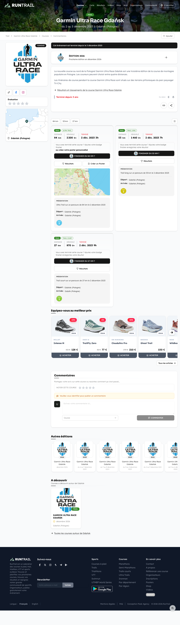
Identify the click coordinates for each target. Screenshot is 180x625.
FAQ (121, 604)
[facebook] (16, 92)
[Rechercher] (172, 608)
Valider (68, 585)
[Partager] (171, 105)
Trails (94, 567)
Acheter (66, 355)
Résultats (101, 5)
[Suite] (172, 332)
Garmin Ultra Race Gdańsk (64, 516)
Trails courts (125, 571)
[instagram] (23, 92)
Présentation (62, 201)
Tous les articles (165, 363)
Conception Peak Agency (138, 604)
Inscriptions (152, 578)
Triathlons (96, 571)
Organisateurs (136, 5)
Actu (125, 5)
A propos (150, 567)
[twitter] (45, 565)
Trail (7, 36)
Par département (127, 582)
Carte (91, 5)
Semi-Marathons (127, 567)
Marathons (124, 564)
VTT (93, 575)
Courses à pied (99, 564)
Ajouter (169, 36)
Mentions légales (107, 604)
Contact (150, 564)
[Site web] (9, 92)
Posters (150, 582)
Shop (118, 5)
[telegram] (61, 565)
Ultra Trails (124, 575)
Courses (80, 5)
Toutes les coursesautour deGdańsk (72, 533)
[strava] (55, 565)
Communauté (151, 5)
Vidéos (111, 5)
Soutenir (150, 595)
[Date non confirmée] (54, 521)
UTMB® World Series (102, 582)
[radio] (10, 103)
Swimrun (96, 578)
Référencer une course (157, 571)
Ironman (123, 578)
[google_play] (66, 565)
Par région (124, 586)
